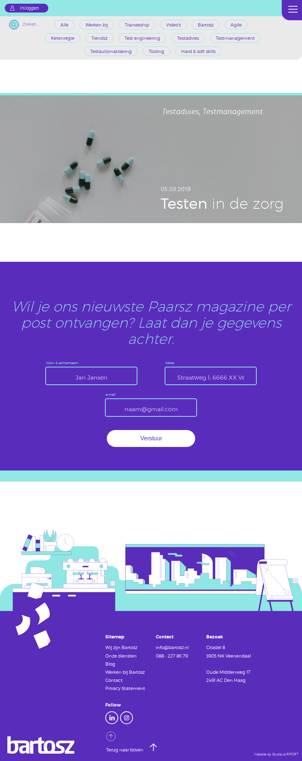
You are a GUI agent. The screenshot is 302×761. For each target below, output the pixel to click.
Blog (110, 663)
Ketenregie (62, 37)
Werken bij (96, 24)
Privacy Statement (125, 688)
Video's (173, 24)
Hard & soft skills (198, 51)
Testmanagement (235, 37)
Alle (64, 24)
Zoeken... (31, 24)
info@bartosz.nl (172, 647)
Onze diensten (121, 655)
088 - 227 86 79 (172, 655)
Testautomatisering (111, 51)
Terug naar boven (125, 749)
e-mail (111, 395)
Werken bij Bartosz (125, 671)
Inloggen (29, 8)
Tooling (156, 51)
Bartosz (206, 24)
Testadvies (188, 37)
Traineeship (137, 24)
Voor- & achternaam (62, 363)
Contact (114, 680)
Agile (236, 24)
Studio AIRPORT (285, 754)
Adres (169, 363)
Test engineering (142, 37)
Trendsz (99, 37)
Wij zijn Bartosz (121, 647)
